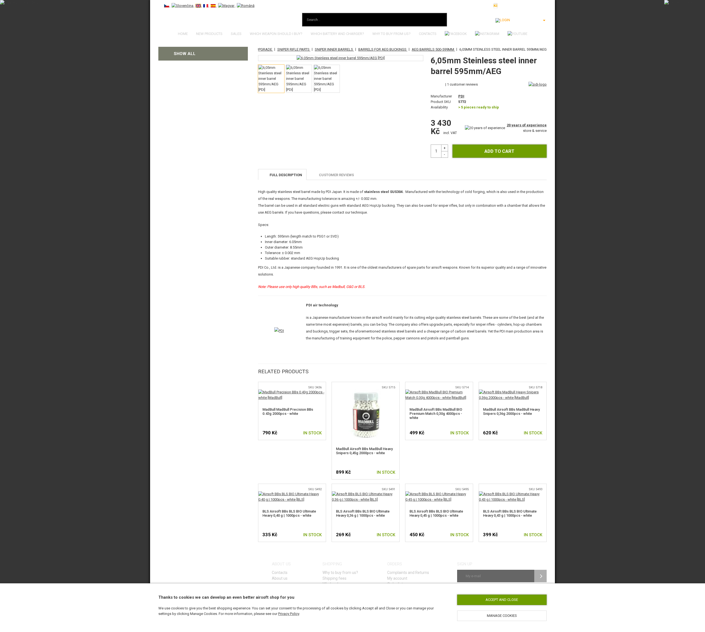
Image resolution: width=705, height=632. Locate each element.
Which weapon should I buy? (276, 34)
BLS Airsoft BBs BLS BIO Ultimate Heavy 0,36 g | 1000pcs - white (363, 513)
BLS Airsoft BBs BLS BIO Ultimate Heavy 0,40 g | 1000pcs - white (289, 513)
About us (280, 578)
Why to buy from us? (391, 34)
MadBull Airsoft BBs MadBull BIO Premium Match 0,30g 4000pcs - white (436, 413)
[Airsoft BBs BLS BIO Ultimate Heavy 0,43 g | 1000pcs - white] (512, 494)
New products (209, 34)
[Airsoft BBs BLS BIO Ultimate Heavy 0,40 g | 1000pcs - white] (292, 494)
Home (183, 34)
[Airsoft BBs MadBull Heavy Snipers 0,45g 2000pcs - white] (365, 392)
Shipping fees (334, 578)
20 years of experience (527, 125)
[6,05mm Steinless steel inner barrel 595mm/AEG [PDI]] (341, 58)
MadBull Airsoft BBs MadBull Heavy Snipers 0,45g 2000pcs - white (364, 451)
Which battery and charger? (337, 34)
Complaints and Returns (408, 572)
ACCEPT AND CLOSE (502, 600)
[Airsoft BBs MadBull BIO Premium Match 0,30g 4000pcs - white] (439, 392)
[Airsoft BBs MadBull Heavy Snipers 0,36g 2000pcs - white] (512, 392)
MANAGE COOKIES (502, 616)
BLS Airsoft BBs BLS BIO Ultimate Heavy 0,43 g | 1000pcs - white (510, 513)
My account (397, 578)
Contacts (427, 34)
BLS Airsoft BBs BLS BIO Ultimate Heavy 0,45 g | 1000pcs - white (436, 513)
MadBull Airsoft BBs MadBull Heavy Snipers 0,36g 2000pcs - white (511, 411)
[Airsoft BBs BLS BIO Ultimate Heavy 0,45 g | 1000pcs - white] (439, 494)
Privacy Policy (288, 614)
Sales (236, 34)
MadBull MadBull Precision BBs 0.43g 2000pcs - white (287, 411)
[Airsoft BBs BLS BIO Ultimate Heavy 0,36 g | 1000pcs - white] (365, 494)
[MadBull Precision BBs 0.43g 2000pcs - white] (292, 392)
